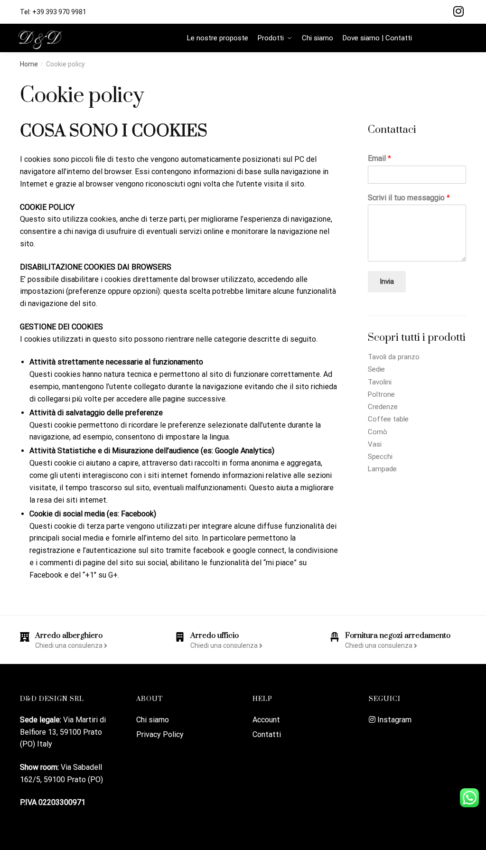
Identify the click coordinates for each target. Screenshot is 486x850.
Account (266, 719)
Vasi (375, 444)
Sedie (376, 369)
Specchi (380, 456)
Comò (377, 432)
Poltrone (381, 394)
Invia (387, 281)
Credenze (383, 406)
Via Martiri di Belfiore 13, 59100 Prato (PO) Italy (63, 732)
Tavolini (380, 382)
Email (379, 158)
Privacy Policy (160, 734)
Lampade (382, 469)
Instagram (393, 719)
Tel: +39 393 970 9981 (53, 12)
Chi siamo (152, 719)
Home (29, 64)
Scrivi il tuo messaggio (409, 197)
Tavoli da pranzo (394, 357)
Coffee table (388, 419)
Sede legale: (41, 719)
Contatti (266, 734)
